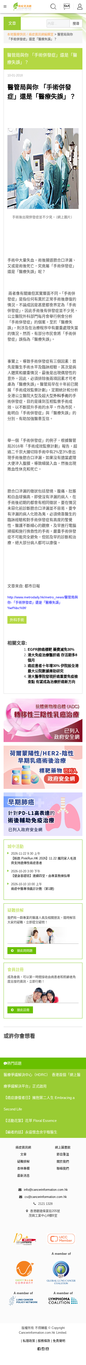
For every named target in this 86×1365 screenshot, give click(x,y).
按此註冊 (23, 1010)
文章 (23, 1154)
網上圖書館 (62, 1147)
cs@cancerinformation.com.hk (46, 1197)
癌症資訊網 (23, 1147)
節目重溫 (63, 1154)
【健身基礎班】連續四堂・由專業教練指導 (40, 876)
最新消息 (23, 1175)
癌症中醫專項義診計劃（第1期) (32, 888)
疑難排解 (23, 1161)
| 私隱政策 (28, 1341)
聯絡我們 (63, 1168)
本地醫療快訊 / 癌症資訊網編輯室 (30, 34)
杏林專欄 (23, 1168)
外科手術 (61, 396)
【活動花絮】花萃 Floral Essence (30, 1121)
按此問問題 (24, 950)
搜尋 (76, 23)
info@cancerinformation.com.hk (46, 1189)
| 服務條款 (43, 1341)
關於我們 (63, 1161)
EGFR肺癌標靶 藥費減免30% (51, 649)
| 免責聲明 (58, 1341)
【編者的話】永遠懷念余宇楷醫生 (30, 1132)
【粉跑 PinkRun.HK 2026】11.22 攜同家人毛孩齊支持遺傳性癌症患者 (43, 861)
